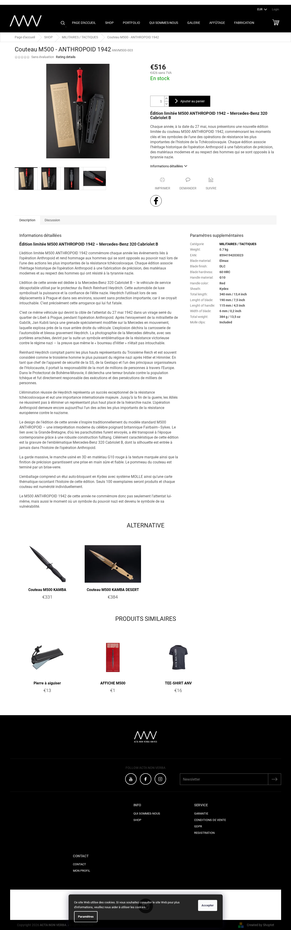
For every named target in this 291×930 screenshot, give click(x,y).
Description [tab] (27, 220)
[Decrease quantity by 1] (166, 103)
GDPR (198, 826)
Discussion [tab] (52, 220)
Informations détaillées (166, 166)
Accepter (208, 905)
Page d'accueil (25, 37)
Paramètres (86, 916)
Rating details (65, 57)
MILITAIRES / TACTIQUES (237, 244)
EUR (260, 9)
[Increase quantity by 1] (166, 98)
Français (281, 2)
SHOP (137, 820)
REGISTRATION (204, 833)
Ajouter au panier (192, 101)
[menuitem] (84, 22)
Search (62, 23)
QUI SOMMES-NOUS (146, 813)
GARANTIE (201, 813)
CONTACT (79, 864)
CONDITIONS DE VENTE (210, 820)
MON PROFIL (81, 870)
